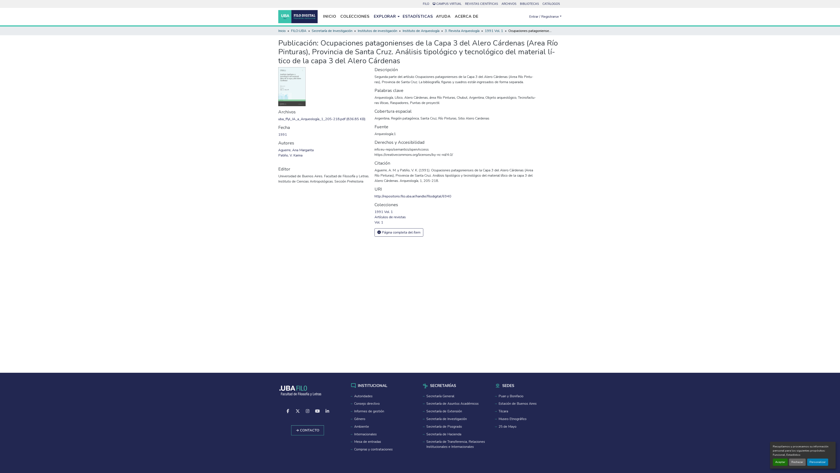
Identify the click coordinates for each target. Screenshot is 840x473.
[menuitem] (387, 16)
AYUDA (443, 16)
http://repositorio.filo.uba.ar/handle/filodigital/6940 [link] (412, 196)
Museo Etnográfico (513, 419)
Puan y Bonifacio (511, 396)
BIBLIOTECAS (529, 3)
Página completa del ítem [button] (400, 232)
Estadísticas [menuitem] (418, 16)
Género (359, 419)
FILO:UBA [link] (298, 30)
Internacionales (365, 434)
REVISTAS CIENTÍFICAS (481, 3)
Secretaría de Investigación (446, 419)
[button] (298, 16)
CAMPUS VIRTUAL (449, 3)
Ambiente (361, 426)
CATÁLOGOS (551, 3)
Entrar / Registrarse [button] (544, 16)
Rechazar (797, 462)
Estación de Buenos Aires (518, 403)
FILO (426, 3)
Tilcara (503, 411)
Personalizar (818, 462)
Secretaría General (440, 396)
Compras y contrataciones (373, 449)
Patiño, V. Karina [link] (290, 155)
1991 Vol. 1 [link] (494, 30)
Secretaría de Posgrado (444, 426)
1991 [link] (282, 134)
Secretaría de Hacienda (443, 434)
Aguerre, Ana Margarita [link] (296, 150)
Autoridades (363, 396)
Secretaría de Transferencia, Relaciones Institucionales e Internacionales (455, 444)
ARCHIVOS (509, 3)
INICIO (329, 16)
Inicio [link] (282, 30)
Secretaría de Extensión (444, 411)
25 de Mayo (507, 426)
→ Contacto (307, 430)
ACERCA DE (466, 16)
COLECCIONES (355, 16)
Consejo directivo (367, 403)
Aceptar (780, 462)
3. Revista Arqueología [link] (462, 30)
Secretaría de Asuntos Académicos (452, 403)
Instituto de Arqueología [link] (420, 30)
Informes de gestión (369, 411)
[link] (323, 119)
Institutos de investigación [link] (377, 30)
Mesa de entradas (367, 442)
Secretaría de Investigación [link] (332, 30)
